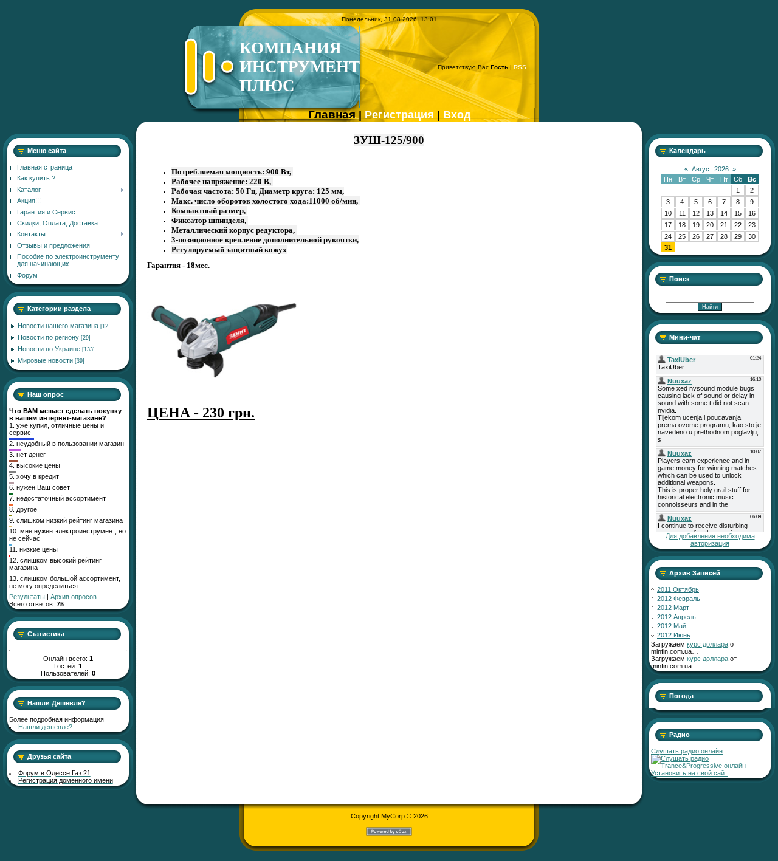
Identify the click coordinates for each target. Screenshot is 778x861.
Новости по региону (48, 337)
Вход (456, 115)
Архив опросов (73, 596)
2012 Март (673, 607)
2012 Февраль (678, 598)
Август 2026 (710, 169)
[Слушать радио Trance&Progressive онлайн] (710, 765)
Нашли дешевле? (45, 726)
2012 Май (671, 625)
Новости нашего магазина (58, 325)
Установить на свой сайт (689, 773)
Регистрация (399, 115)
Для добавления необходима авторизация (710, 539)
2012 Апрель (676, 616)
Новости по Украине (49, 348)
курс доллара (707, 644)
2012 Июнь (673, 635)
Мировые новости (45, 360)
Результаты (27, 596)
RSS (520, 67)
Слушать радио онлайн (687, 751)
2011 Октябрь (678, 589)
